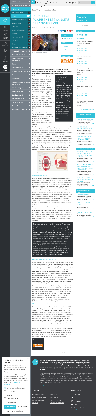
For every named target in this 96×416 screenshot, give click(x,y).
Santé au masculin (18, 95)
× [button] (28, 359)
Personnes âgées (17, 88)
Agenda (39, 2)
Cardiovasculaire (17, 67)
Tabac (14, 44)
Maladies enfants (5, 38)
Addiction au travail (17, 12)
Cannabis (15, 26)
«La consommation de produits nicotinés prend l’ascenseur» (84, 138)
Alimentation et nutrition (20, 51)
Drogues (14, 33)
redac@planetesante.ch (78, 410)
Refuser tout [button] (22, 407)
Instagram (78, 401)
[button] (58, 31)
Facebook (77, 394)
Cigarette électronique (18, 30)
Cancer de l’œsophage (84, 212)
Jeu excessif (15, 40)
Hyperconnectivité (17, 37)
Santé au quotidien (18, 98)
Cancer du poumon (83, 195)
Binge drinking (16, 23)
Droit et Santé (5, 53)
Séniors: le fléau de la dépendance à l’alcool (84, 127)
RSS (76, 404)
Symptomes (5, 45)
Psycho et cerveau (18, 91)
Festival (5, 70)
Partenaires (53, 2)
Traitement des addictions (19, 47)
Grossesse (15, 75)
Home (34, 10)
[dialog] (16, 385)
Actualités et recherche (19, 5)
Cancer (14, 64)
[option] (67, 60)
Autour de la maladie (19, 55)
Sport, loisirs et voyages (19, 109)
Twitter (77, 398)
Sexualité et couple (18, 102)
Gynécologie (16, 78)
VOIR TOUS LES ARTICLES (84, 20)
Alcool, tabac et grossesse (19, 19)
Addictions (15, 9)
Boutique (47, 6)
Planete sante (5, 8)
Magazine (5, 23)
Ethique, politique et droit (20, 71)
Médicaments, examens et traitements (20, 83)
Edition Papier (16, 2)
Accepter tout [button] (10, 407)
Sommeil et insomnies (19, 106)
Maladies (5, 30)
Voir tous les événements (87, 109)
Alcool (14, 16)
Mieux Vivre (5, 61)
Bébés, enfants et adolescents (17, 59)
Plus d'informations (45, 386)
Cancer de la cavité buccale (83, 203)
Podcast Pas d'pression (85, 119)
